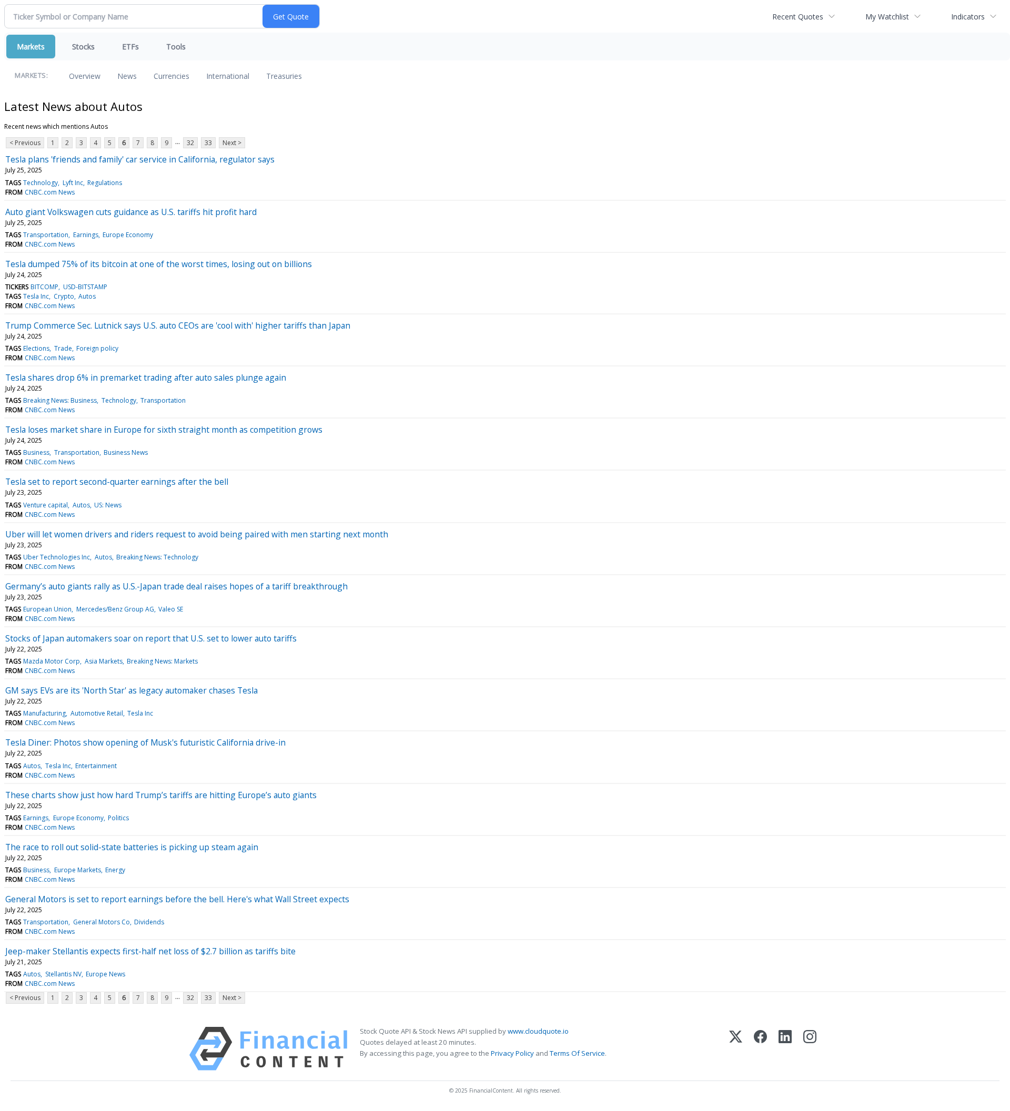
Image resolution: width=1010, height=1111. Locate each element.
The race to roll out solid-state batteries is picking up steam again (131, 847)
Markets (31, 47)
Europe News (105, 974)
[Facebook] (760, 1049)
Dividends (149, 922)
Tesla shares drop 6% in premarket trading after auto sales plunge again (145, 377)
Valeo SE (170, 609)
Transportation (45, 234)
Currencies (171, 76)
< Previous (25, 142)
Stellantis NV (63, 974)
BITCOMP (44, 286)
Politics (118, 817)
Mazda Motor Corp (51, 661)
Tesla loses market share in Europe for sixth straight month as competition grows (163, 429)
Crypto (64, 296)
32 (190, 142)
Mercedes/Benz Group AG (115, 609)
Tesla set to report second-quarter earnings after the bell (116, 481)
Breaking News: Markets (162, 661)
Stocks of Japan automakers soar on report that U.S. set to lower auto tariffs (151, 638)
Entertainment (96, 765)
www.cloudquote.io (538, 1031)
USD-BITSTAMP (85, 286)
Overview (84, 76)
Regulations (104, 182)
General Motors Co (101, 922)
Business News (126, 452)
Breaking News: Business (60, 400)
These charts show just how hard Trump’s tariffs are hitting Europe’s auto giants (161, 795)
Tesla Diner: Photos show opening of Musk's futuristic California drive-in (145, 742)
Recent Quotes (797, 17)
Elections (36, 348)
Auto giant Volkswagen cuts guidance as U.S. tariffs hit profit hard (131, 212)
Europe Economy (128, 234)
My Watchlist (887, 17)
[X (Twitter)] (735, 1049)
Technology (40, 182)
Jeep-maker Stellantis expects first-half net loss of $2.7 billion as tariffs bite (150, 951)
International (227, 76)
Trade (63, 348)
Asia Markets (104, 661)
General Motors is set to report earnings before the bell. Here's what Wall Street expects (177, 899)
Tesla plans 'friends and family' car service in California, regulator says (140, 159)
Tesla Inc (36, 296)
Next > (232, 142)
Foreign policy (97, 348)
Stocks (83, 47)
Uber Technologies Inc (56, 557)
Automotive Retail (96, 713)
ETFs (130, 47)
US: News (108, 505)
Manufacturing (44, 713)
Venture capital (45, 505)
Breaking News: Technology (157, 557)
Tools (176, 47)
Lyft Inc (73, 182)
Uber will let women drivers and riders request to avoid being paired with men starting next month (196, 534)
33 (208, 142)
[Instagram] (810, 1049)
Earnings (85, 234)
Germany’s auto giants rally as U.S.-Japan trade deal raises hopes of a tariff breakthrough (176, 586)
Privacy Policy (512, 1053)
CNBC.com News (50, 192)
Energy (115, 869)
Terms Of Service (577, 1053)
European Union (47, 609)
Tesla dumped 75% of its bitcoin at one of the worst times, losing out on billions (158, 264)
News (127, 76)
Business (36, 452)
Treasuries (284, 76)
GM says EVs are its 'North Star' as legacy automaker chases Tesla (131, 690)
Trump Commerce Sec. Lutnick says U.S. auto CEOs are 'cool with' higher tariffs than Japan (177, 325)
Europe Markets (77, 869)
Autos (87, 296)
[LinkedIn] (785, 1049)
